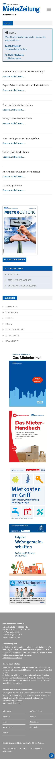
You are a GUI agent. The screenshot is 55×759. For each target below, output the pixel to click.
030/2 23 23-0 (15, 632)
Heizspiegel (34, 722)
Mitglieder (14, 274)
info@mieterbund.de (11, 637)
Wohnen (33, 716)
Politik (5, 732)
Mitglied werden (14, 58)
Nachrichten (8, 727)
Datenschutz (35, 748)
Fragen (9, 318)
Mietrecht (7, 716)
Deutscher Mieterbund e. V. (20, 743)
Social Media (12, 335)
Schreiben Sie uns (15, 330)
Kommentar (11, 307)
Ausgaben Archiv (16, 259)
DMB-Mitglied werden (20, 280)
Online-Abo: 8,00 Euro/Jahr (22, 286)
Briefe (8, 324)
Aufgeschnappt (36, 711)
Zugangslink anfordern (17, 49)
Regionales (34, 727)
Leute (5, 722)
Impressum (7, 751)
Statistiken (11, 312)
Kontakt (23, 748)
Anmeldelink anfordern (12, 657)
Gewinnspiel (12, 341)
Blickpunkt (7, 711)
